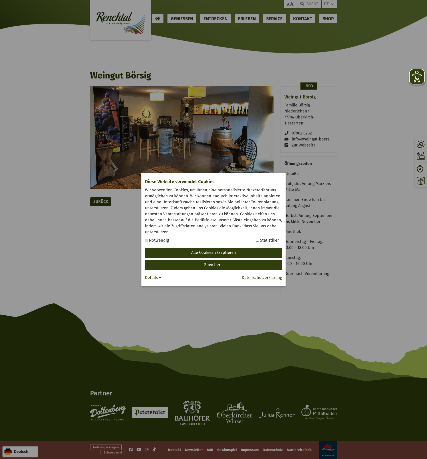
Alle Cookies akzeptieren (213, 252)
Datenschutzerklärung (262, 277)
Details (152, 277)
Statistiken (269, 240)
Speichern (213, 264)
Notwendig (158, 240)
